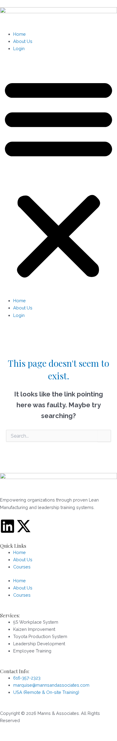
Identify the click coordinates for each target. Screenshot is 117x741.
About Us (22, 41)
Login (19, 48)
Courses (22, 566)
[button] (58, 178)
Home (19, 34)
